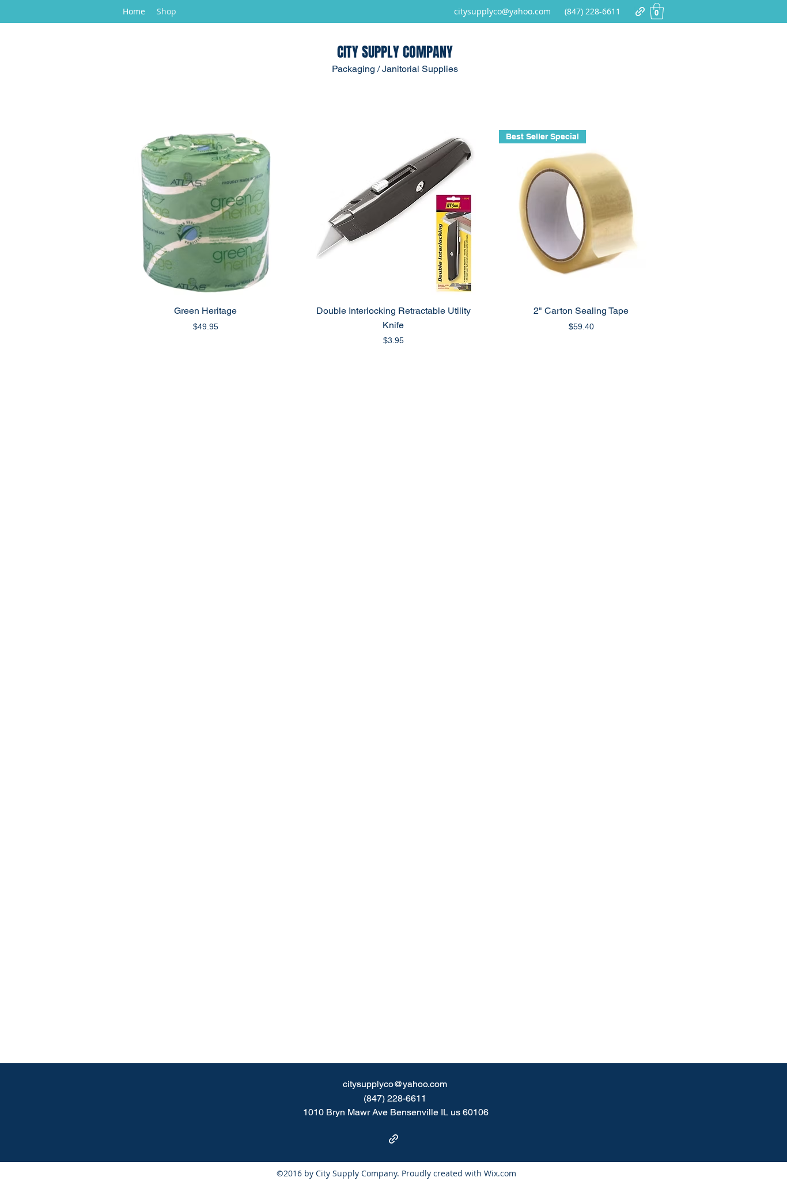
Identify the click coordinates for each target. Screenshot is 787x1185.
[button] (657, 11)
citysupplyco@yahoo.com (502, 11)
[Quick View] (205, 212)
